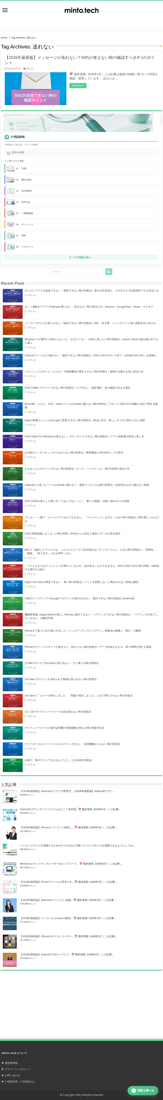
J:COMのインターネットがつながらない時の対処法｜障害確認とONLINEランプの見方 (74, 452)
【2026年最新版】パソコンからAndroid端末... (46, 918)
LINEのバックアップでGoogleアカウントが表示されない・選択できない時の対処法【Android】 (80, 598)
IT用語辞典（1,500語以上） (21, 1081)
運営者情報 (11, 1062)
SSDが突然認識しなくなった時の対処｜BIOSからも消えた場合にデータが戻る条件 (72, 533)
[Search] (108, 271)
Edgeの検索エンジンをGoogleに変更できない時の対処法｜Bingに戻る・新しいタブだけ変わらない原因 (85, 420)
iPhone (29, 68)
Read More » (78, 85)
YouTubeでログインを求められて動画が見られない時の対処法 (61, 679)
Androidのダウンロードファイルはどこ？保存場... (49, 809)
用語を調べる (143, 1090)
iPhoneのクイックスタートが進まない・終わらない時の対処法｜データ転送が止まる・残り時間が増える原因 (88, 646)
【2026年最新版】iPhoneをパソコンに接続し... (47, 827)
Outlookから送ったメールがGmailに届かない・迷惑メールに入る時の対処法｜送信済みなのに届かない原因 (87, 484)
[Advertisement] (131, 21)
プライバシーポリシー (18, 1069)
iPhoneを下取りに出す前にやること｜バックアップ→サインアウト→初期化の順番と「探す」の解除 (83, 630)
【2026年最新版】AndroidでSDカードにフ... (45, 954)
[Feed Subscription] (161, 46)
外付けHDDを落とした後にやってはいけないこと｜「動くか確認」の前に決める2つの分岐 (77, 501)
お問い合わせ (12, 1075)
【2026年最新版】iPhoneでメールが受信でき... (47, 881)
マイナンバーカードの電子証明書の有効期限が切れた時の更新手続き (65, 727)
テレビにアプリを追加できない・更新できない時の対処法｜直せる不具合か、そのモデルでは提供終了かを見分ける (92, 290)
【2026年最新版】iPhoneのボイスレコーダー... (47, 936)
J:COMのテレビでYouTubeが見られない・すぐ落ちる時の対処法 (62, 663)
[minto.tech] (81, 9)
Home (4, 37)
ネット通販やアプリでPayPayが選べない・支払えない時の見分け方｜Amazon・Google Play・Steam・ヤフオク (89, 306)
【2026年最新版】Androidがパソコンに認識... (46, 900)
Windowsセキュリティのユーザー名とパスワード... (49, 863)
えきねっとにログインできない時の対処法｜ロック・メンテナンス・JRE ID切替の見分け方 (77, 468)
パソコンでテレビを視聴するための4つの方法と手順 (50, 845)
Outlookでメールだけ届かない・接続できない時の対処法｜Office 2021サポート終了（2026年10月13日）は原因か (90, 355)
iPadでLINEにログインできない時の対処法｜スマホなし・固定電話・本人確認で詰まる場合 (77, 387)
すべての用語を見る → (81, 257)
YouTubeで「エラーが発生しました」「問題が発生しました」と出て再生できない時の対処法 (79, 695)
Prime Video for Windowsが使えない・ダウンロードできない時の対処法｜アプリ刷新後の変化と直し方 (84, 436)
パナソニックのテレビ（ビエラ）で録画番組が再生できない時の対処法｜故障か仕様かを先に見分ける (84, 371)
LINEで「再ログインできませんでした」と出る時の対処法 (58, 760)
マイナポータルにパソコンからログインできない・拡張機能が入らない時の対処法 (72, 744)
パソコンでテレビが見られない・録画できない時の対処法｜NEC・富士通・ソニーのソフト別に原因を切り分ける (90, 323)
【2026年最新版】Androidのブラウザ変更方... (46, 791)
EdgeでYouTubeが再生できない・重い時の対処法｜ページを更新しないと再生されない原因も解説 (82, 582)
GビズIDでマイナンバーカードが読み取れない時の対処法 (58, 711)
